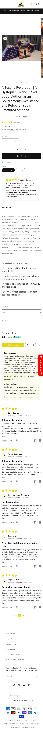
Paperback (8, 170)
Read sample (21, 116)
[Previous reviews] (3, 188)
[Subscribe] (35, 676)
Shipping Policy (10, 644)
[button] (4, 4)
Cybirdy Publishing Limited (20, 721)
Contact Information (12, 654)
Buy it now (21, 156)
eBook (20, 170)
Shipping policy (15, 727)
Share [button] (6, 321)
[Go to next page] (28, 615)
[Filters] (33, 345)
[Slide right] (26, 82)
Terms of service (35, 723)
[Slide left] (16, 82)
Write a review (13, 345)
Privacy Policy (10, 634)
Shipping (12, 129)
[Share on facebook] (35, 440)
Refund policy (14, 723)
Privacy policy (24, 723)
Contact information (28, 727)
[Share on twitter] (40, 440)
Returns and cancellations (14, 660)
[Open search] (27, 345)
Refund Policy (10, 649)
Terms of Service (11, 639)
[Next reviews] (39, 188)
